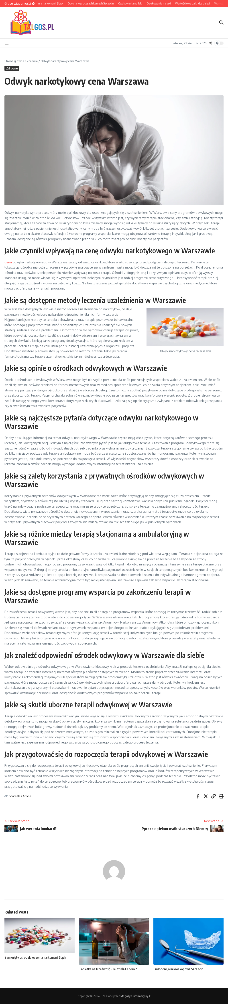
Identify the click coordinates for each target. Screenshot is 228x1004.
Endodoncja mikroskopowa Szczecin (178, 969)
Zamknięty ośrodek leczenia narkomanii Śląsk (35, 957)
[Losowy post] (210, 43)
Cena (8, 262)
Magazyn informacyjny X (135, 996)
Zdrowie (32, 61)
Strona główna (14, 61)
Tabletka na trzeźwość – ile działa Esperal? (108, 969)
